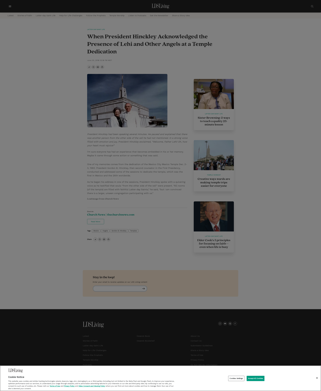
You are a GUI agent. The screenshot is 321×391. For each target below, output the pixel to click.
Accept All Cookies (255, 378)
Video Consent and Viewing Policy (91, 386)
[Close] (317, 378)
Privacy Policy (69, 386)
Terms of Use (55, 386)
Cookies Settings (236, 378)
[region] (160, 378)
